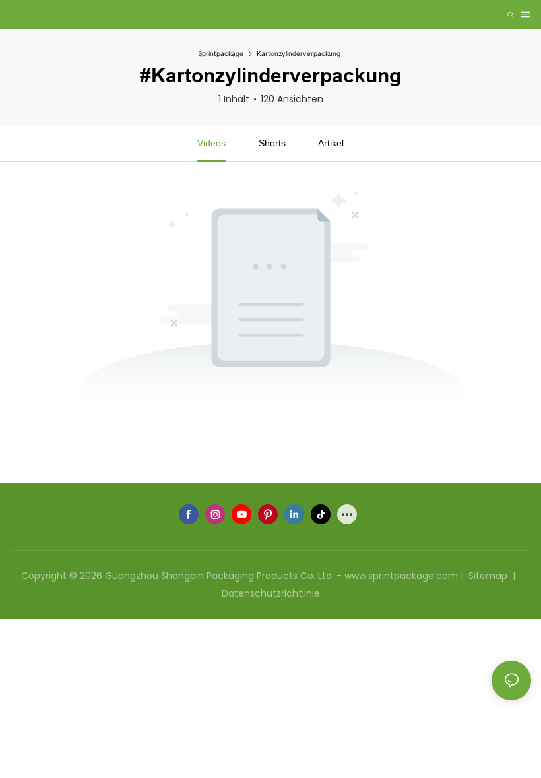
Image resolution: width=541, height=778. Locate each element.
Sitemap (488, 575)
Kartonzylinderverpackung (298, 53)
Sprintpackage (220, 53)
